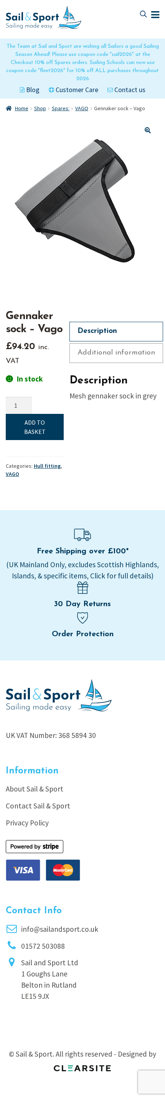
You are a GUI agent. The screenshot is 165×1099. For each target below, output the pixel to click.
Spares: (60, 108)
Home (21, 108)
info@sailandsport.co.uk (59, 929)
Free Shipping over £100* (83, 551)
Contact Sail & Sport (38, 805)
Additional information (116, 352)
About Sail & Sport (34, 788)
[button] (148, 130)
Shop (40, 108)
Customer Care (76, 90)
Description (97, 331)
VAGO (81, 108)
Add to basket (35, 426)
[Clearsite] (82, 1065)
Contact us (129, 90)
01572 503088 (43, 946)
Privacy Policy (27, 822)
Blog (32, 90)
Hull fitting (47, 465)
